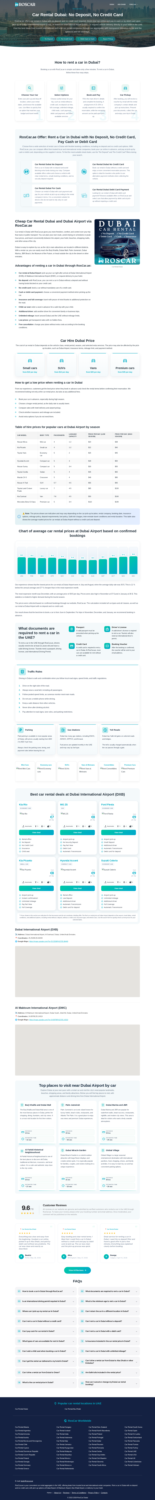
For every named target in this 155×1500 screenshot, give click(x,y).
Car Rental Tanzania (132, 1441)
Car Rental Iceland (63, 1431)
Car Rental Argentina (22, 1431)
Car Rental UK (130, 1458)
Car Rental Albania (22, 1427)
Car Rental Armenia (22, 1434)
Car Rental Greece (22, 1469)
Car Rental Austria (22, 1437)
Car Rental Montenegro (65, 1462)
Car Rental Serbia (95, 1451)
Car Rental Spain (131, 1431)
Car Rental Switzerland (133, 1437)
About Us (57, 1493)
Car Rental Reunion (96, 1444)
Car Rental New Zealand (98, 1427)
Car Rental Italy (62, 1441)
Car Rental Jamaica (64, 1444)
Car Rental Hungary (64, 1427)
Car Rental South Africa (97, 1465)
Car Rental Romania (96, 1448)
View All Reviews (77, 1270)
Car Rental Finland (22, 1458)
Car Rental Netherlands (65, 1469)
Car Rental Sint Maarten (97, 1458)
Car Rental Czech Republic (25, 1455)
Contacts (104, 1493)
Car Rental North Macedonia (99, 1431)
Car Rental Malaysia (64, 1451)
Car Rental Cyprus (22, 1448)
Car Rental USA (131, 1455)
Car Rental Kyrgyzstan (65, 1448)
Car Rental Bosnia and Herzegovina (28, 1441)
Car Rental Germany (23, 1465)
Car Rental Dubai (70, 1229)
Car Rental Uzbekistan (133, 1462)
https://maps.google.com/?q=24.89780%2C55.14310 (48, 1020)
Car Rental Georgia (22, 1462)
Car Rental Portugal (96, 1437)
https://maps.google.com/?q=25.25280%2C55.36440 (48, 941)
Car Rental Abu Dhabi (29, 1229)
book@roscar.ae (27, 1481)
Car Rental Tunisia (131, 1444)
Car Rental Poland (95, 1434)
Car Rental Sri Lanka (132, 1434)
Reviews (66, 1493)
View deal (36, 832)
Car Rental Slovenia (96, 1462)
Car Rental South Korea (133, 1427)
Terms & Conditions (79, 1493)
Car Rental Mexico (63, 1458)
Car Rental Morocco (64, 1465)
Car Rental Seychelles (97, 1455)
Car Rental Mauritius (64, 1455)
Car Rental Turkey (131, 1448)
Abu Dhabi (122, 4)
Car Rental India (62, 1434)
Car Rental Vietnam (132, 1465)
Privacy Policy (93, 1493)
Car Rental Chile (21, 1444)
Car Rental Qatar (95, 1441)
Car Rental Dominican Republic (26, 1451)
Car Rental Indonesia (64, 1437)
